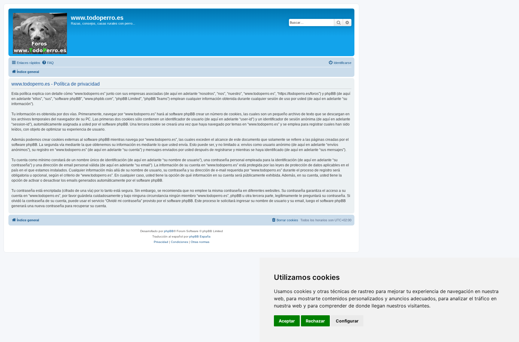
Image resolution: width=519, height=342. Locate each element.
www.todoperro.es (97, 17)
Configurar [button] (347, 320)
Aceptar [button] (287, 320)
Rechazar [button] (315, 320)
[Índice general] (40, 32)
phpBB (169, 231)
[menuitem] (48, 62)
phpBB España (200, 236)
